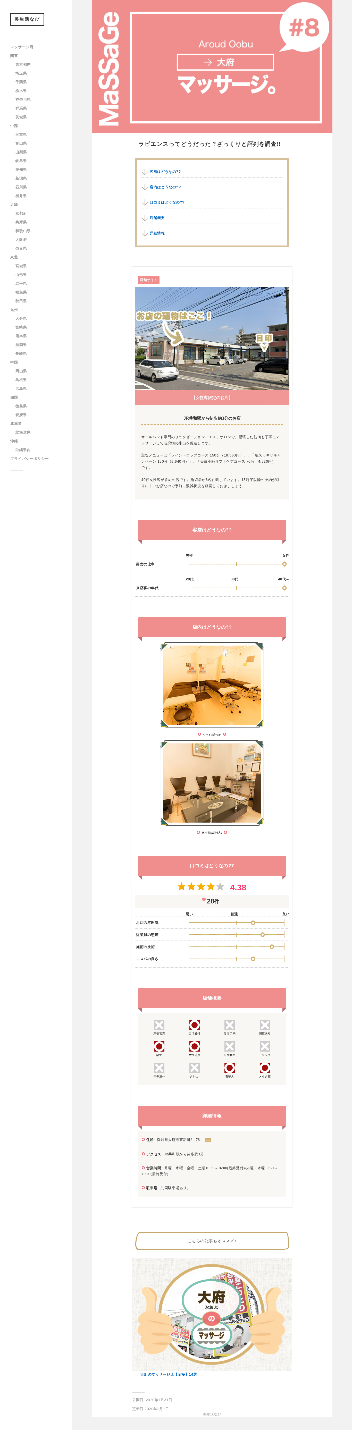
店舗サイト (148, 280)
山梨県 (21, 152)
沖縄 (14, 441)
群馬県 (21, 108)
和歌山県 (23, 231)
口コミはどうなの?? (167, 202)
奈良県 (21, 248)
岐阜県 (21, 161)
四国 (14, 397)
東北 (14, 257)
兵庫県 (21, 222)
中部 (14, 126)
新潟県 (21, 178)
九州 (14, 310)
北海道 (16, 423)
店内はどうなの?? (165, 187)
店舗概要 (157, 218)
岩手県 (21, 283)
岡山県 (21, 371)
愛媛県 (21, 415)
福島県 (21, 292)
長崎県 (21, 353)
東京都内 (23, 64)
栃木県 (21, 91)
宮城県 (21, 266)
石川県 (21, 187)
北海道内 (23, 432)
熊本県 (21, 336)
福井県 (21, 196)
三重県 (21, 134)
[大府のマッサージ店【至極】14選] (212, 1369)
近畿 (14, 204)
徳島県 (21, 406)
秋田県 (21, 301)
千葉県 (21, 82)
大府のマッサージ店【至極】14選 (168, 1374)
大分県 (21, 318)
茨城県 (21, 117)
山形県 (21, 275)
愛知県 (21, 169)
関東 (14, 56)
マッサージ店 (21, 47)
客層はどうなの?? (165, 172)
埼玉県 (21, 73)
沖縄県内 (23, 450)
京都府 (21, 213)
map (208, 1140)
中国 (14, 362)
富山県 (21, 143)
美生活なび (27, 19)
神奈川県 (23, 99)
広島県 (21, 388)
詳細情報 (157, 233)
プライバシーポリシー (29, 458)
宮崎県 (21, 327)
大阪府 (21, 240)
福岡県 (21, 345)
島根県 (21, 380)
